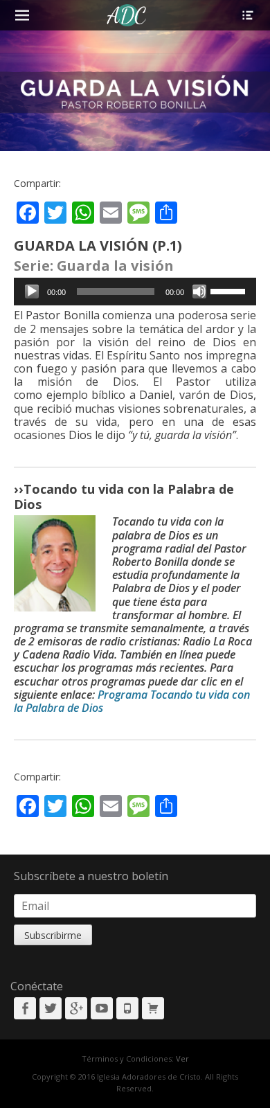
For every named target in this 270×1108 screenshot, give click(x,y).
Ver (182, 1058)
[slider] (229, 290)
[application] (135, 291)
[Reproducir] (32, 291)
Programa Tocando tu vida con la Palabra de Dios (132, 701)
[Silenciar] (199, 291)
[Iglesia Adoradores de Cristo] (127, 15)
